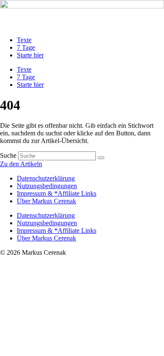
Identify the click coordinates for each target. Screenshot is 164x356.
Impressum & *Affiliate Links (56, 193)
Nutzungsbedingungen (47, 185)
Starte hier (30, 55)
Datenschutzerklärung (46, 178)
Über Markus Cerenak (46, 201)
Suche (8, 155)
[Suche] (101, 157)
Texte (24, 39)
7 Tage (26, 47)
